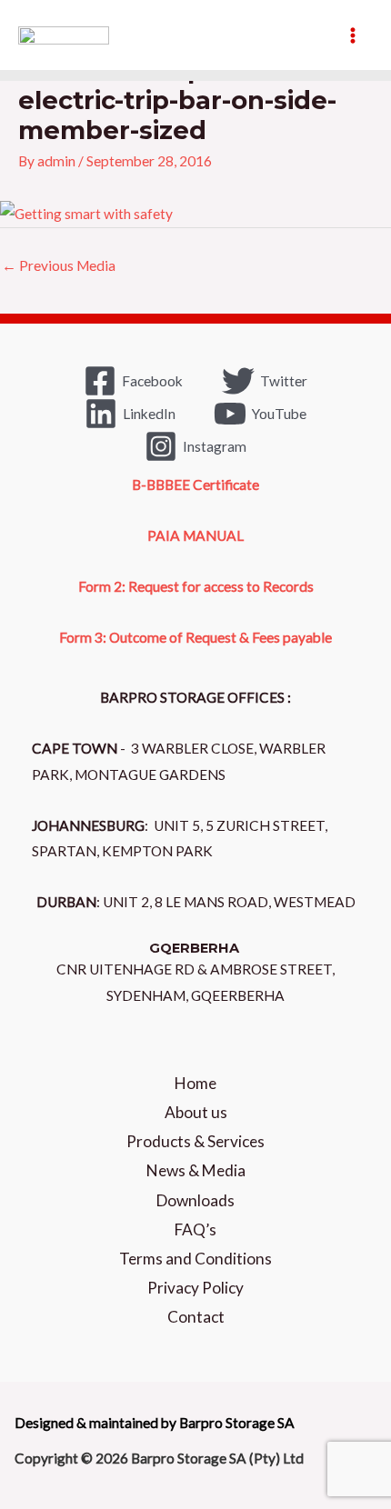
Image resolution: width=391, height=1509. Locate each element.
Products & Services (195, 1141)
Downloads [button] (195, 1200)
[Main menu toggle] (353, 35)
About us (196, 1112)
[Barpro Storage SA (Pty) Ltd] (63, 35)
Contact (196, 1316)
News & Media (196, 1170)
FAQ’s (195, 1229)
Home (195, 1083)
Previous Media (58, 265)
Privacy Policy (195, 1287)
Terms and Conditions (195, 1258)
